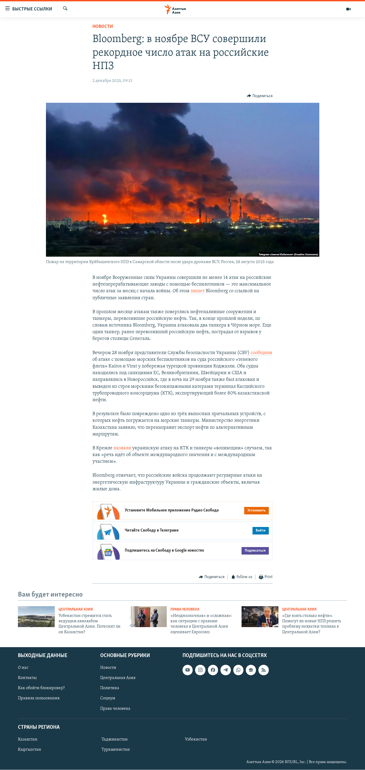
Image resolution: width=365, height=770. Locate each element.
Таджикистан (115, 739)
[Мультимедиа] (348, 9)
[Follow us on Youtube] (188, 670)
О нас (23, 668)
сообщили (261, 353)
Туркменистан (116, 750)
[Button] (260, 96)
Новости (102, 26)
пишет (198, 291)
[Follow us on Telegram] (225, 670)
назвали (122, 448)
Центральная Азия (76, 610)
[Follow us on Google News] (251, 670)
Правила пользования (39, 698)
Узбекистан (196, 739)
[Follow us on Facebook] (213, 670)
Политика (109, 688)
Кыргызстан (29, 750)
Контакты (27, 678)
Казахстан (27, 739)
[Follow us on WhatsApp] (238, 670)
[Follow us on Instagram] (200, 670)
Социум (107, 698)
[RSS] (263, 670)
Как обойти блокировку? (41, 688)
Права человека (184, 610)
